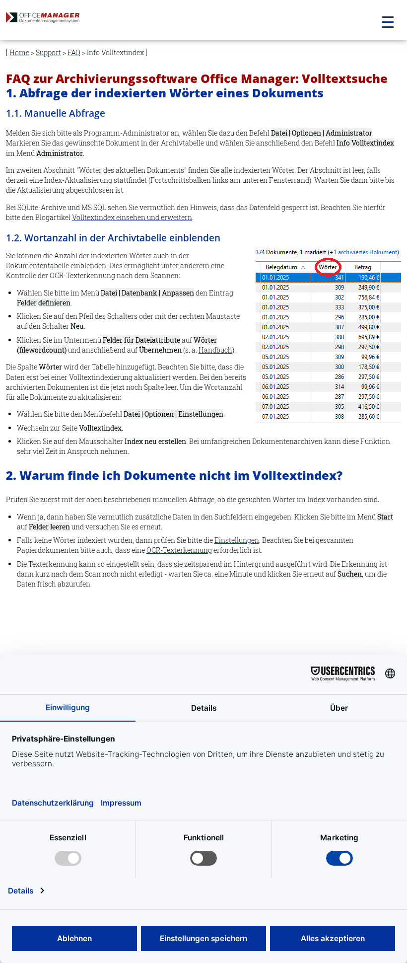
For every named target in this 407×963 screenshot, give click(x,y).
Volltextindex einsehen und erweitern (132, 217)
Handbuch (215, 350)
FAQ (74, 52)
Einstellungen (236, 540)
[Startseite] (63, 20)
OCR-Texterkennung (179, 550)
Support (48, 52)
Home (19, 52)
